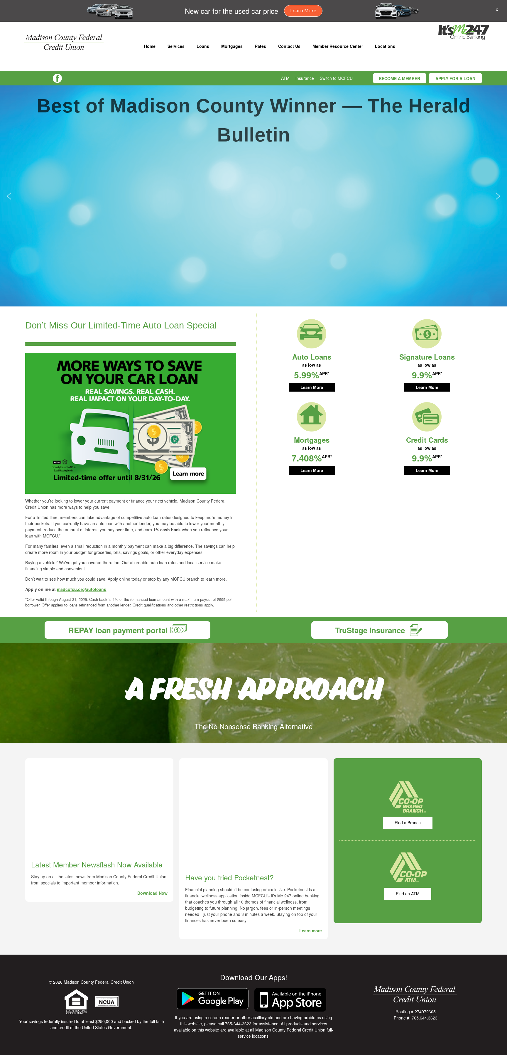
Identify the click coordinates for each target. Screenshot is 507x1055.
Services (176, 46)
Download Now (152, 893)
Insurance (304, 78)
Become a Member (399, 78)
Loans (203, 46)
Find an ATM (408, 893)
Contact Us (289, 46)
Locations (385, 46)
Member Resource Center (337, 46)
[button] (9, 196)
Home (150, 46)
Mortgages (232, 46)
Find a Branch (408, 822)
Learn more (310, 930)
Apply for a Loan (455, 78)
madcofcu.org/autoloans (81, 589)
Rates (260, 46)
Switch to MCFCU (336, 78)
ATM (285, 78)
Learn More (303, 10)
